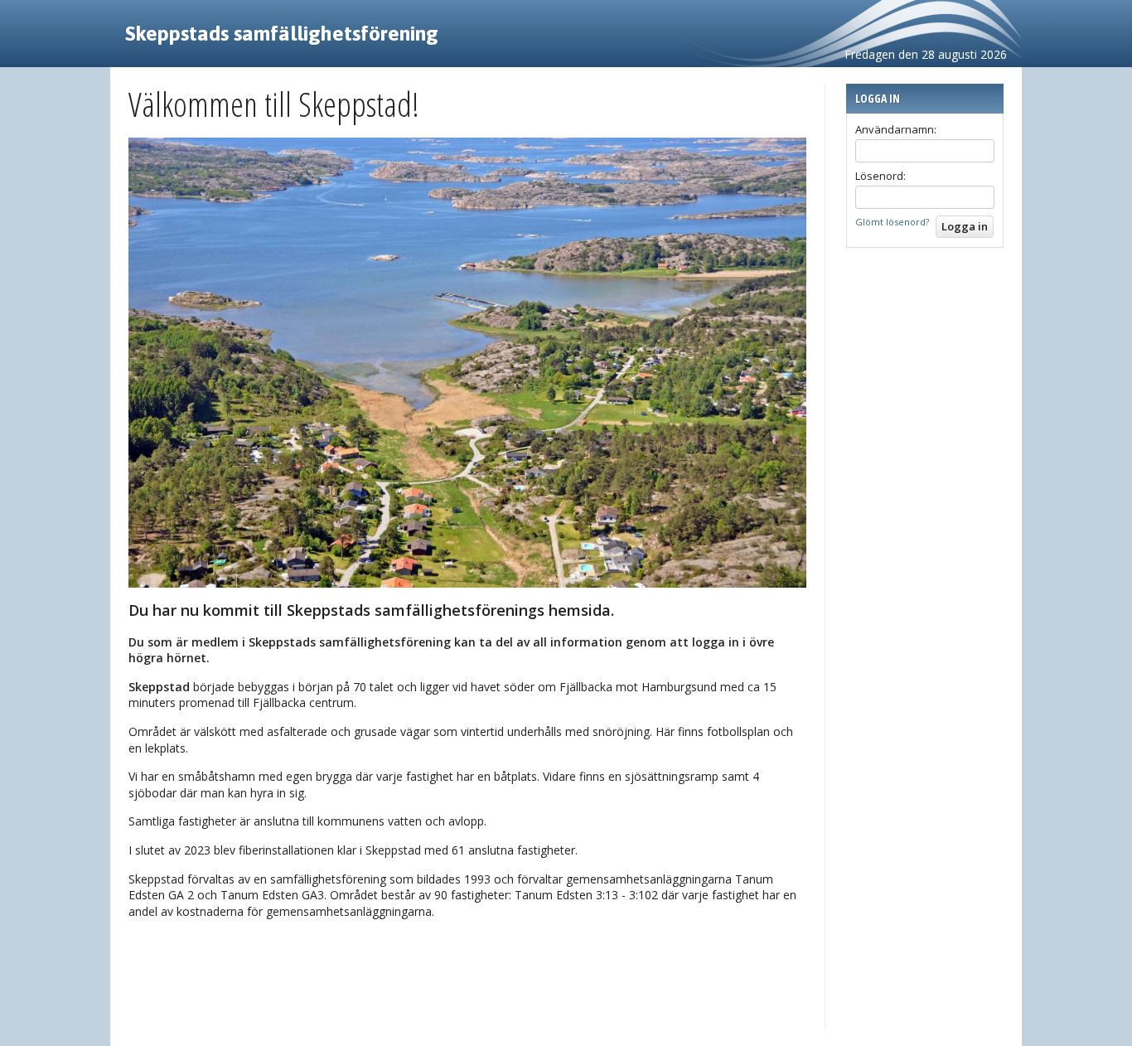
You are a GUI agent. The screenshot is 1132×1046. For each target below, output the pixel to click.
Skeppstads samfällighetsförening (281, 33)
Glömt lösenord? (892, 221)
